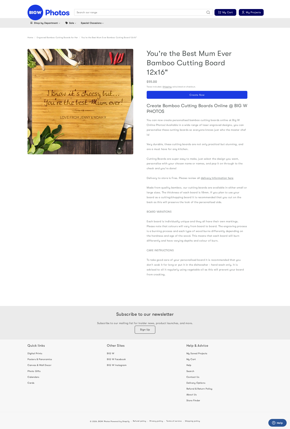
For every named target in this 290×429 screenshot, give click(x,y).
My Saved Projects (196, 353)
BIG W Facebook (116, 359)
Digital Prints (35, 353)
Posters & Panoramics (40, 359)
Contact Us (192, 377)
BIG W (110, 353)
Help (188, 365)
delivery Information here (217, 178)
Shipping (167, 87)
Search (190, 371)
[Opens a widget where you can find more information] (277, 423)
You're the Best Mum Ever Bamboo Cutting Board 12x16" (109, 37)
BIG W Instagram (117, 365)
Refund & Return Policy (199, 388)
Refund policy (139, 421)
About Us (191, 394)
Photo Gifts (34, 371)
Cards (31, 382)
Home (30, 37)
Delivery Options (195, 382)
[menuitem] (45, 22)
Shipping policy (192, 421)
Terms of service (174, 421)
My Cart (191, 359)
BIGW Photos (104, 421)
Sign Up (145, 329)
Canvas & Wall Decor (39, 365)
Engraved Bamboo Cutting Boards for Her (57, 37)
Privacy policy (156, 421)
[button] (143, 12)
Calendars (33, 377)
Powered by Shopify (120, 421)
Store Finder (193, 400)
